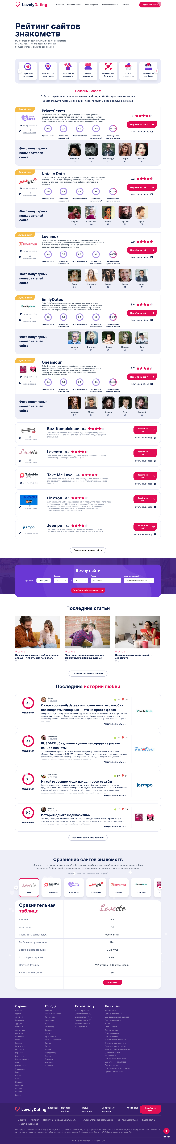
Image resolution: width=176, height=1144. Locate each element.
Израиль (19, 1092)
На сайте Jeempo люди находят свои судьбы (76, 781)
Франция (19, 1027)
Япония (18, 1095)
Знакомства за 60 (83, 1023)
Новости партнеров (28, 1123)
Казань (48, 1049)
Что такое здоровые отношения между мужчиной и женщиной (84, 656)
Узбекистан (20, 1066)
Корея (17, 1072)
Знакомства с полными (115, 1046)
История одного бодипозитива (65, 815)
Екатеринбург (51, 1052)
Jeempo (54, 525)
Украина (19, 1052)
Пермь (48, 1056)
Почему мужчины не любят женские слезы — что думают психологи (37, 656)
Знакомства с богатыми (115, 1040)
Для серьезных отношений (117, 1017)
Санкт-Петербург (53, 1014)
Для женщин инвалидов (115, 1058)
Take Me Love (60, 475)
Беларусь (19, 1049)
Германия (19, 1020)
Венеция (19, 1085)
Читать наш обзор (140, 131)
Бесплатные (110, 1010)
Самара (48, 1030)
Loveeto (54, 451)
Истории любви (74, 4)
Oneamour (52, 362)
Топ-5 (107, 1023)
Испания (19, 1082)
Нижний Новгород (53, 1040)
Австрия (19, 1033)
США (17, 1079)
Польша (18, 1010)
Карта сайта (148, 1119)
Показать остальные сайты (88, 550)
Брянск (48, 1046)
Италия (18, 1088)
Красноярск (50, 1036)
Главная (60, 4)
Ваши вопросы (91, 4)
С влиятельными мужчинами (112, 1053)
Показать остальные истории (87, 837)
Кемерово (49, 1062)
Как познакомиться (128, 1119)
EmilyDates (52, 299)
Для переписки (111, 1036)
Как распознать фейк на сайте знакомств (133, 656)
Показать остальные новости (88, 673)
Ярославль (50, 1017)
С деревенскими (112, 1033)
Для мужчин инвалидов (115, 1062)
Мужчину (29, 580)
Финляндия (20, 1069)
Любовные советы (109, 4)
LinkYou (54, 498)
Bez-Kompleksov (63, 428)
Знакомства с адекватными (117, 1049)
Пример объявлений (114, 1071)
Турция (18, 1023)
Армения (19, 1017)
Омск (47, 1033)
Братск (48, 1043)
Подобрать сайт (150, 5)
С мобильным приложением (117, 1068)
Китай (17, 1040)
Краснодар (50, 1020)
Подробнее (112, 982)
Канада (18, 1043)
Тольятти (49, 1059)
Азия (17, 1062)
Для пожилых (81, 1027)
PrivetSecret (53, 111)
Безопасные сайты (113, 1020)
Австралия (20, 1030)
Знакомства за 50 (83, 1020)
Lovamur (50, 236)
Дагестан (19, 1056)
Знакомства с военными (116, 1043)
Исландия (19, 1036)
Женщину (43, 580)
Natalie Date (53, 173)
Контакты (125, 4)
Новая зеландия (22, 1059)
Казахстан (19, 1046)
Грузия (18, 1014)
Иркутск (49, 1066)
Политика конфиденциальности (59, 1119)
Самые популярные (113, 1014)
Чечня (18, 1075)
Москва (48, 1010)
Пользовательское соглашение (97, 1119)
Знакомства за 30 (83, 1014)
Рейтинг (35, 1119)
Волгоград (49, 1027)
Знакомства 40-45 (83, 1017)
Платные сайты (111, 1027)
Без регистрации (112, 1030)
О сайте (22, 1119)
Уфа (46, 1023)
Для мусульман (112, 1065)
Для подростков (82, 1010)
